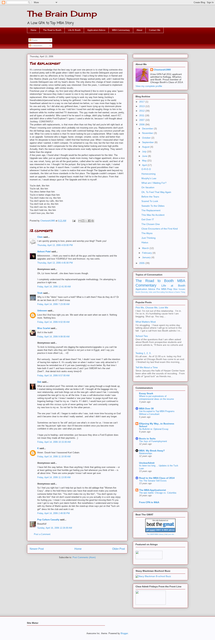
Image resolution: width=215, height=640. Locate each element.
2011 (142, 115)
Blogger (124, 633)
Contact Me (154, 30)
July (144, 151)
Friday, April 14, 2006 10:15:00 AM (54, 442)
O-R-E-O (146, 169)
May (144, 160)
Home (33, 30)
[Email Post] (73, 220)
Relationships (145, 453)
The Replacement (150, 210)
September (148, 142)
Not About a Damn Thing (175, 292)
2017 (142, 101)
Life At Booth (74, 30)
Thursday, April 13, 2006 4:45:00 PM (55, 263)
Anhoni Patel (44, 251)
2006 (142, 124)
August (146, 146)
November (148, 133)
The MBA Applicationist (152, 490)
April (144, 165)
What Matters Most (146, 321)
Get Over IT (147, 219)
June (145, 156)
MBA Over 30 (146, 408)
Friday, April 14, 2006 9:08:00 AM (53, 336)
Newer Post (37, 548)
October (146, 137)
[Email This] (79, 220)
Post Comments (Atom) (84, 557)
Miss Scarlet (43, 328)
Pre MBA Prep (164, 289)
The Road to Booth (52, 30)
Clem (40, 237)
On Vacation (147, 187)
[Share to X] (86, 220)
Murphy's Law (148, 178)
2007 (142, 120)
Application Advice (96, 30)
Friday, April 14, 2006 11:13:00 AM (54, 477)
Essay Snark (146, 393)
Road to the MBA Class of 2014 (157, 478)
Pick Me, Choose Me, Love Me (152, 307)
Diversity (144, 292)
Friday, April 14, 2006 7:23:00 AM (53, 304)
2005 (142, 263)
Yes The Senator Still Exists (153, 480)
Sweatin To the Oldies (152, 205)
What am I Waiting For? (153, 183)
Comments (36, 45)
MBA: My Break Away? (152, 450)
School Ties (142, 336)
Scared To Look (149, 201)
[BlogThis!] (83, 220)
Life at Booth (173, 285)
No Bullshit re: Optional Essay (153, 429)
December (148, 128)
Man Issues (179, 289)
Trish (39, 293)
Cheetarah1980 (162, 69)
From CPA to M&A (149, 502)
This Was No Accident (152, 215)
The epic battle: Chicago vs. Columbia (157, 493)
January (146, 257)
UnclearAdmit (147, 463)
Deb (39, 382)
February (147, 252)
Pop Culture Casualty (48, 519)
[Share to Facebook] (89, 220)
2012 (142, 110)
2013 (142, 106)
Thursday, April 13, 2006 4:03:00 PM (55, 245)
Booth (138, 292)
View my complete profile (149, 86)
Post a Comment (42, 534)
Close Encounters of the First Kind (159, 228)
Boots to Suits (147, 438)
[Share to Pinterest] (92, 220)
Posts (34, 40)
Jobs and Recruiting (156, 292)
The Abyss (147, 233)
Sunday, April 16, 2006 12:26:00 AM (54, 528)
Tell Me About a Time (147, 367)
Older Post (118, 548)
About (139, 30)
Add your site (169, 534)
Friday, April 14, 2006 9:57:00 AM (53, 375)
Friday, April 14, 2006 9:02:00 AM (53, 322)
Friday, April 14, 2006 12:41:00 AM (54, 286)
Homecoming (148, 173)
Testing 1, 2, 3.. (144, 353)
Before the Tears (150, 196)
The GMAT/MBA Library (155, 534)
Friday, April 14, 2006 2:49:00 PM (53, 513)
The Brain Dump (62, 14)
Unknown (42, 310)
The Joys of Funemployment (153, 441)
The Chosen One (150, 224)
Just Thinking (148, 238)
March (145, 248)
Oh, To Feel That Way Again (156, 192)
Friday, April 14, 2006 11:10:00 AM (54, 456)
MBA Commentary (121, 30)
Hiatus (144, 242)
